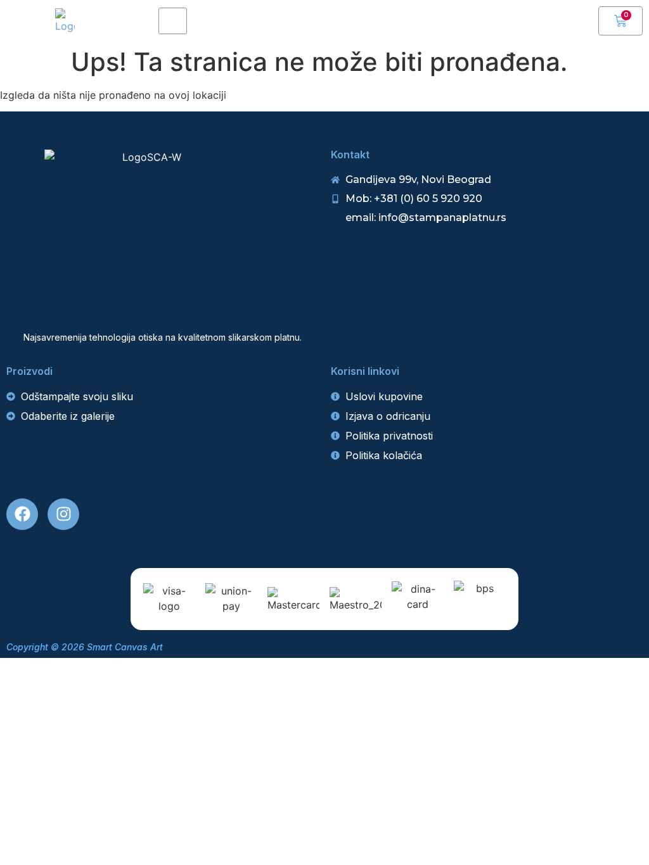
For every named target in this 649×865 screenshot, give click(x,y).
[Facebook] (22, 514)
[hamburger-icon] (172, 21)
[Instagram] (63, 514)
